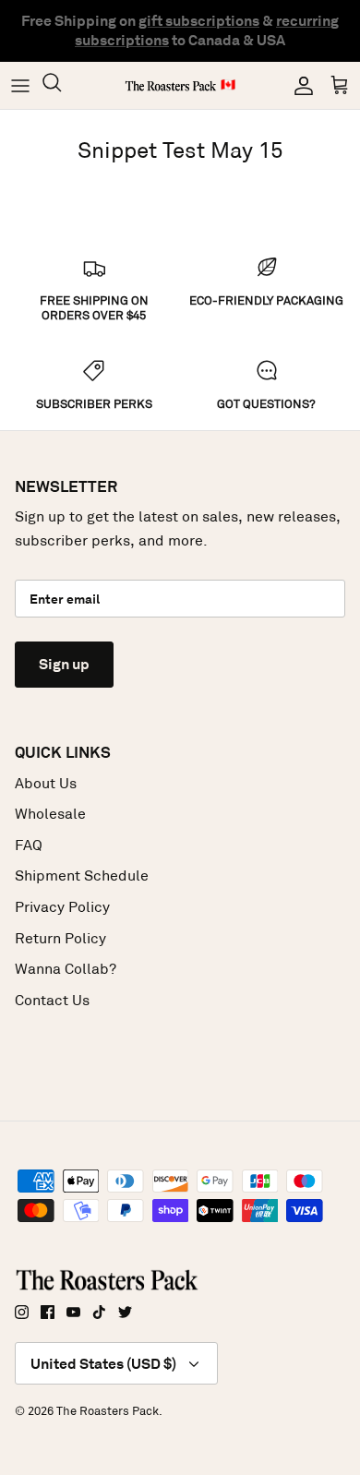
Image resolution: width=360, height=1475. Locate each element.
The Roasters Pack (107, 1411)
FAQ (28, 845)
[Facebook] (47, 1312)
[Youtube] (73, 1312)
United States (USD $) (103, 1363)
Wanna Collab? (65, 968)
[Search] (61, 85)
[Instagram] (22, 1312)
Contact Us (52, 1000)
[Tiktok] (99, 1312)
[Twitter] (125, 1312)
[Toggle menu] (20, 86)
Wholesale (50, 813)
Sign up (64, 664)
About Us (46, 783)
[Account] (299, 86)
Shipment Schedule (82, 875)
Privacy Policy (62, 907)
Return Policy (60, 938)
